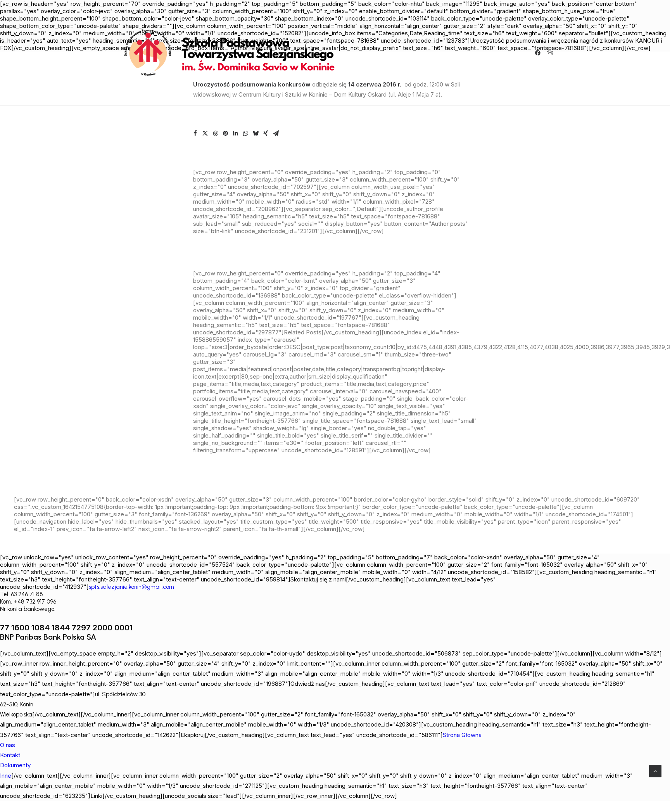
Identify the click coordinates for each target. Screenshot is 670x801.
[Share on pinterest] (225, 133)
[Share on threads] (215, 133)
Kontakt (10, 755)
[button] (539, 53)
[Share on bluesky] (255, 133)
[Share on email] (275, 133)
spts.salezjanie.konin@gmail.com (131, 586)
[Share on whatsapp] (245, 133)
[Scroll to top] (655, 770)
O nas (7, 745)
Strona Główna (462, 735)
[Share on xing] (265, 133)
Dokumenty (15, 765)
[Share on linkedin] (235, 133)
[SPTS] (232, 53)
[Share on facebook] (195, 133)
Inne (5, 775)
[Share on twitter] (205, 133)
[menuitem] (539, 53)
